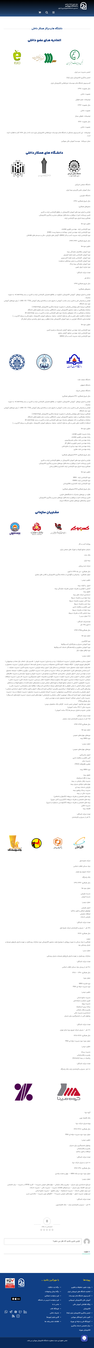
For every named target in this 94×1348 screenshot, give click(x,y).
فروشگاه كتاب (54, 1309)
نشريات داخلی (54, 1313)
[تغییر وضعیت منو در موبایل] (53, 12)
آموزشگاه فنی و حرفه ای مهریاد (80, 1321)
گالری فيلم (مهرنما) (53, 1317)
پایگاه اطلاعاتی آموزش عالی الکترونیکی (81, 1306)
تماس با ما (55, 1304)
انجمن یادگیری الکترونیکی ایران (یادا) (78, 1313)
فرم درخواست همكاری (52, 1296)
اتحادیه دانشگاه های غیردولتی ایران (79, 1291)
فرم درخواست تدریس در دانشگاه (48, 1300)
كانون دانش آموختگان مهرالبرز (80, 1317)
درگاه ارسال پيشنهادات (52, 1291)
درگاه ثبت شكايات (53, 1287)
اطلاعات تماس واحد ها (52, 1321)
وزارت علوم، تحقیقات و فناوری (80, 1287)
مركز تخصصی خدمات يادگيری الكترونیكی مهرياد (80, 1328)
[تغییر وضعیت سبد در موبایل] (39, 12)
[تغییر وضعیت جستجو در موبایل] (46, 12)
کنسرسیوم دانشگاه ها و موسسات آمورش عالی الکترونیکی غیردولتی (79, 1298)
